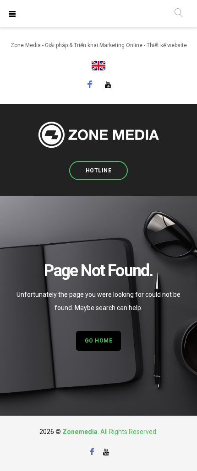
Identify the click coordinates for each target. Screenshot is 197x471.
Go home (98, 340)
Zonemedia (80, 431)
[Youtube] (108, 84)
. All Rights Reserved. (128, 431)
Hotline (98, 170)
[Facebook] (89, 85)
